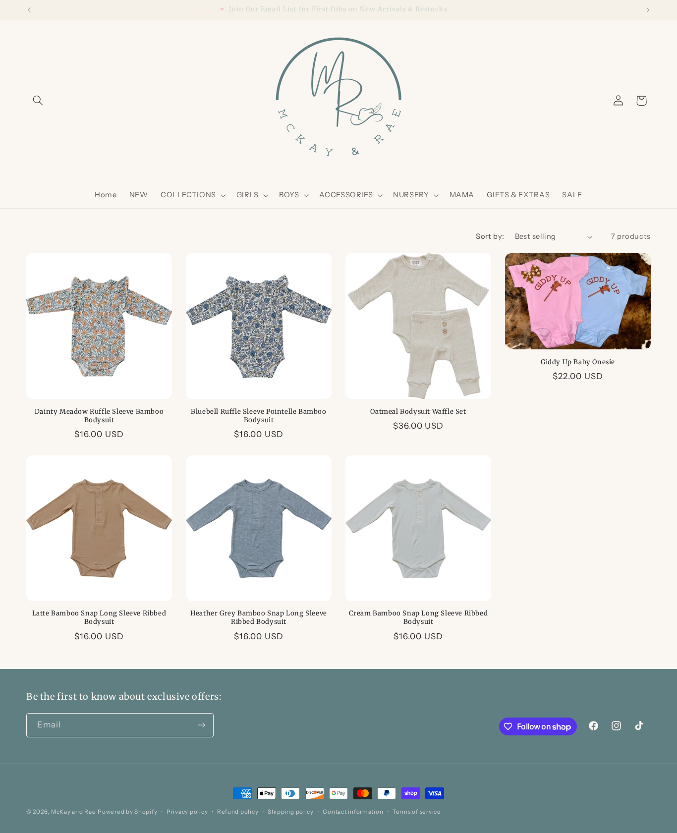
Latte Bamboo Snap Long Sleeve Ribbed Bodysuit (99, 618)
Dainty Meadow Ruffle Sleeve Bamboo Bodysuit (99, 416)
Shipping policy (291, 811)
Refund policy (238, 811)
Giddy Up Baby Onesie (578, 362)
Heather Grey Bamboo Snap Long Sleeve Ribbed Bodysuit (258, 618)
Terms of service (417, 811)
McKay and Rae (73, 811)
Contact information (353, 811)
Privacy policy (187, 811)
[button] (37, 100)
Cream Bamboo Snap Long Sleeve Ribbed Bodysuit (418, 618)
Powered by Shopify (127, 811)
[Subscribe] (201, 725)
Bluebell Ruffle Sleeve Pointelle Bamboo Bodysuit (258, 416)
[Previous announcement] (29, 10)
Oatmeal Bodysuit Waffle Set (418, 412)
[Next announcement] (648, 10)
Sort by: (490, 236)
